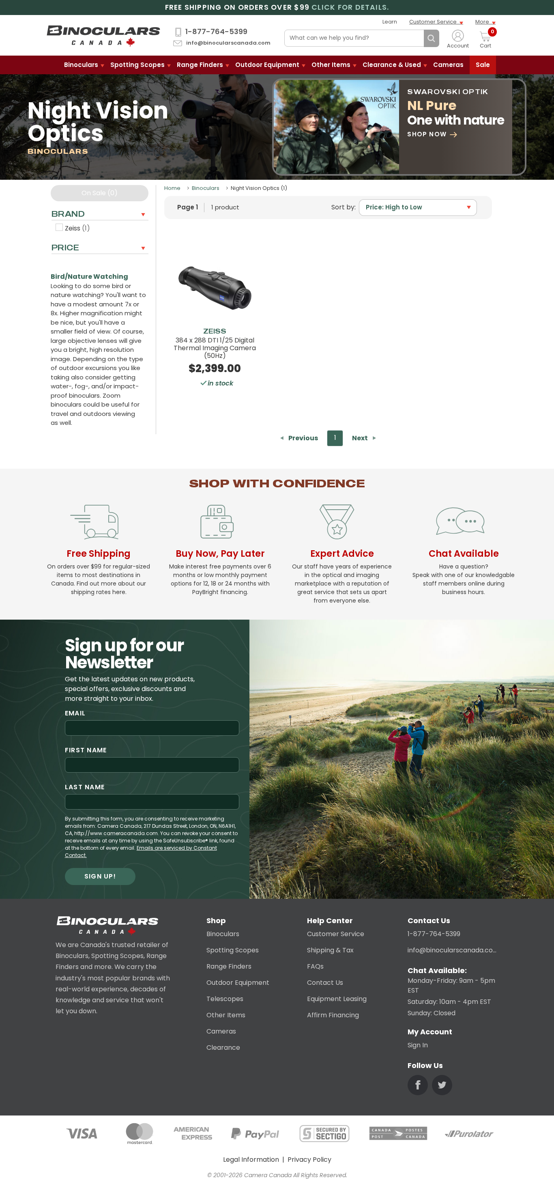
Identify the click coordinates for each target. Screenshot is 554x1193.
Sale (483, 64)
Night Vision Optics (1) (259, 188)
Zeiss (77, 228)
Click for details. (350, 7)
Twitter (442, 1085)
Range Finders (200, 64)
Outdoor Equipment (267, 64)
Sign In (418, 1045)
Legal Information (251, 1159)
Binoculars (81, 64)
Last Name (85, 787)
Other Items (330, 64)
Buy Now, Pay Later (220, 553)
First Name (86, 750)
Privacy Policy (309, 1159)
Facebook (418, 1085)
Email (75, 713)
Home (172, 188)
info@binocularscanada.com (228, 43)
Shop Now (427, 134)
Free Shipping (99, 553)
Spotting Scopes (137, 64)
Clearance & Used (392, 64)
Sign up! (100, 876)
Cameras (448, 64)
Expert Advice (342, 553)
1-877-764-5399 (216, 32)
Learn (389, 21)
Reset (416, 38)
